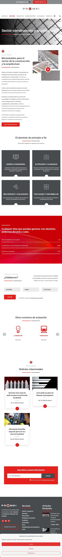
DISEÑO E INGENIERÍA (15, 164)
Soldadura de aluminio (28, 518)
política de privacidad (37, 298)
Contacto (49, 16)
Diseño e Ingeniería (27, 511)
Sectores (12, 16)
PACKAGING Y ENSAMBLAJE (46, 194)
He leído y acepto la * (43, 480)
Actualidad (40, 16)
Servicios (5, 16)
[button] (4, 334)
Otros (23, 525)
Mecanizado (25, 516)
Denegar (31, 548)
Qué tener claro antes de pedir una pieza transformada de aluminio (17, 395)
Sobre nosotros (30, 16)
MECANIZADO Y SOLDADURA (15, 194)
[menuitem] (54, 16)
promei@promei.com (22, 2)
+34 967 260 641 (39, 2)
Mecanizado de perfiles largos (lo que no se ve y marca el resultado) (17, 431)
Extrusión (24, 513)
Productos (20, 16)
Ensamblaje (25, 522)
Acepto (31, 544)
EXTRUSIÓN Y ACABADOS (46, 164)
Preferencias (31, 553)
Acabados (25, 520)
